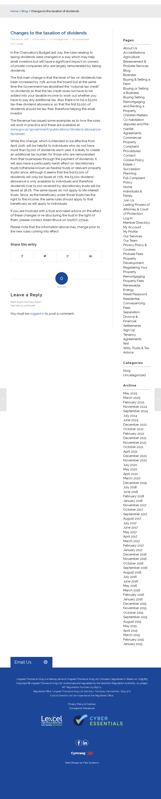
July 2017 (129, 523)
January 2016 (133, 599)
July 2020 (130, 465)
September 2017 (135, 514)
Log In (127, 218)
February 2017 (133, 545)
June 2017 (130, 527)
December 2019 (135, 483)
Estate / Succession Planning (131, 169)
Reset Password (135, 294)
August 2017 (132, 518)
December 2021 (134, 438)
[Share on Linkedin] (90, 256)
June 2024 (130, 420)
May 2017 (130, 532)
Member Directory (136, 223)
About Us (130, 48)
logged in (37, 314)
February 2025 (133, 402)
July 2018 (130, 487)
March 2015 (131, 635)
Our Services (132, 236)
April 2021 (130, 451)
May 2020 (130, 469)
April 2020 (130, 474)
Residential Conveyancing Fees (134, 303)
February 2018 (133, 496)
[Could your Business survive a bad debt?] (3, 399)
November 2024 (135, 407)
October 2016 (133, 563)
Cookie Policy (133, 160)
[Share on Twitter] (45, 256)
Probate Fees (133, 254)
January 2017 (132, 550)
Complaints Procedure (82, 708)
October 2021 (133, 447)
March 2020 (131, 478)
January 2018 (133, 501)
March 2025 (131, 398)
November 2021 (134, 442)
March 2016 (131, 590)
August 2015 (132, 622)
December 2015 (134, 604)
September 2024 (135, 411)
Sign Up (129, 330)
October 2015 (133, 613)
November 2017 (134, 505)
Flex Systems (91, 762)
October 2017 (133, 509)
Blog (25, 11)
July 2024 (130, 416)
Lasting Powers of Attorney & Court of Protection (136, 209)
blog (126, 370)
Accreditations (134, 52)
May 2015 (130, 626)
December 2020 (135, 456)
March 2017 (131, 541)
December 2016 (135, 554)
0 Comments (39, 39)
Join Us (128, 200)
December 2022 (135, 425)
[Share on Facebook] (22, 256)
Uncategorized (60, 39)
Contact (129, 155)
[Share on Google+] (68, 256)
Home (14, 11)
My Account (132, 227)
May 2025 (130, 393)
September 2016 (135, 568)
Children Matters (135, 115)
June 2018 (130, 492)
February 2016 (133, 595)
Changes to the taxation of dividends (48, 32)
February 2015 (133, 639)
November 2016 (135, 559)
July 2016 (130, 577)
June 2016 (130, 581)
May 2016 (130, 586)
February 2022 (133, 433)
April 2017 (130, 536)
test (126, 343)
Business (129, 75)
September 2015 (135, 617)
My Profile (130, 232)
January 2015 (132, 644)
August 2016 (132, 572)
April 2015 (130, 630)
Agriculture (131, 57)
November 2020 (135, 460)
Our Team (130, 240)
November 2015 (134, 608)
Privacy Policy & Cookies (82, 704)
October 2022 (133, 429)
